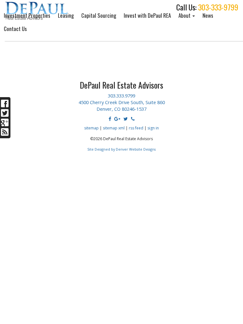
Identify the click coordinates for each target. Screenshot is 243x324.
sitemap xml (114, 128)
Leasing (66, 15)
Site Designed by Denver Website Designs (121, 149)
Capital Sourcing (98, 15)
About (185, 15)
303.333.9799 (121, 95)
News (207, 15)
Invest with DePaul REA (147, 15)
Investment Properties (27, 15)
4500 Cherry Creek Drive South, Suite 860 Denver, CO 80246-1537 (121, 105)
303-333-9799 (218, 7)
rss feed (136, 128)
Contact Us (15, 29)
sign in (153, 128)
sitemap (91, 128)
